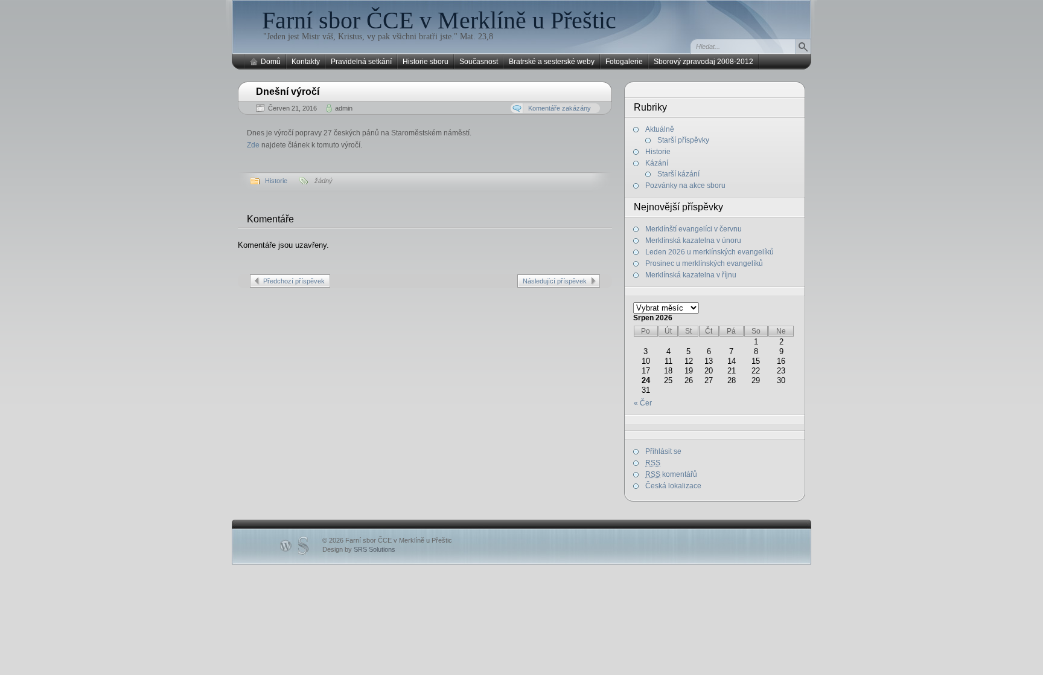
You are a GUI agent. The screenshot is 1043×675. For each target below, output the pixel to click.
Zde (253, 145)
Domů (271, 61)
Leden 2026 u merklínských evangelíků (709, 252)
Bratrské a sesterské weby (552, 61)
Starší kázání (678, 174)
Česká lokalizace (673, 486)
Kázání (656, 163)
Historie (276, 180)
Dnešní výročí (287, 91)
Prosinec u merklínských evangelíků (704, 263)
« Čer (643, 403)
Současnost (478, 61)
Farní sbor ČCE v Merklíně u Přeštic (439, 20)
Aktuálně (659, 129)
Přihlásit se (663, 451)
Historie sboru (425, 61)
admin (343, 108)
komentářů (671, 474)
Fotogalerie (624, 61)
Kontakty (306, 61)
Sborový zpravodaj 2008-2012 (703, 61)
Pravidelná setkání (361, 61)
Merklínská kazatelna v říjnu (690, 275)
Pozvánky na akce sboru (685, 185)
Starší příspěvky (683, 140)
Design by (358, 549)
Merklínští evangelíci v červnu (693, 229)
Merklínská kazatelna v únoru (693, 240)
